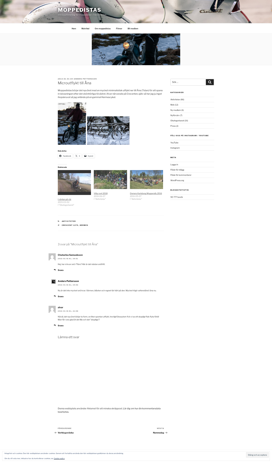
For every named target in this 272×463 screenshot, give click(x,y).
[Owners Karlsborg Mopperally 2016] (146, 179)
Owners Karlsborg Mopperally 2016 (146, 193)
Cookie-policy (59, 458)
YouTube (174, 142)
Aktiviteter (69, 221)
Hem (74, 28)
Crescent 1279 (70, 225)
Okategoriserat (177, 120)
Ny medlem (175, 110)
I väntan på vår (64, 199)
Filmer (119, 28)
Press (173, 126)
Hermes (84, 225)
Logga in (174, 164)
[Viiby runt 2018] (110, 179)
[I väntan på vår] (74, 182)
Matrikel (85, 28)
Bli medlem (133, 28)
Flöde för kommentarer (180, 175)
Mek (172, 104)
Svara (60, 270)
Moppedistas (79, 10)
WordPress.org (177, 180)
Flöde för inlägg (177, 170)
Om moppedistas (103, 28)
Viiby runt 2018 (101, 193)
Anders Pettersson (85, 79)
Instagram (175, 148)
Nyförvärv (175, 115)
